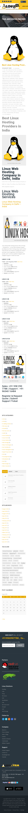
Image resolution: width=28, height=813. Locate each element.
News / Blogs (5, 734)
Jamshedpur (13, 93)
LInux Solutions (15, 6)
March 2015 (5, 532)
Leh (17, 97)
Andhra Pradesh (19, 80)
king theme (14, 565)
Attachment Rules (21, 553)
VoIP (4, 461)
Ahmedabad (12, 78)
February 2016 (6, 520)
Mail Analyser (12, 572)
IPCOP (4, 565)
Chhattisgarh (5, 85)
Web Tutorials (6, 466)
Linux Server (5, 73)
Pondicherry (5, 104)
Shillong (13, 105)
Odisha (14, 102)
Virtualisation (16, 76)
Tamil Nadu (9, 107)
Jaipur (20, 92)
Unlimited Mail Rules (7, 584)
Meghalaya (4, 100)
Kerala (13, 95)
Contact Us (4, 752)
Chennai (19, 83)
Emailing (4, 689)
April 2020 (5, 511)
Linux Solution (11, 73)
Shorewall (4, 582)
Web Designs (6, 463)
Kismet (21, 565)
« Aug (3, 619)
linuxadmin (16, 68)
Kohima (20, 95)
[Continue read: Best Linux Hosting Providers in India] (14, 61)
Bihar (10, 83)
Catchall (12, 555)
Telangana (14, 107)
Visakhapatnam (10, 112)
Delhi (15, 87)
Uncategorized (6, 456)
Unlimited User (15, 584)
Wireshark (22, 584)
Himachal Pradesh (21, 90)
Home (16, 23)
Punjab (20, 104)
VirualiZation (5, 700)
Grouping (14, 563)
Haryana (15, 90)
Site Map (22, 810)
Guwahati (11, 90)
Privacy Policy (16, 810)
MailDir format (5, 575)
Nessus (20, 577)
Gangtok (23, 88)
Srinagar (4, 107)
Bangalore (16, 81)
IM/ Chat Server (5, 704)
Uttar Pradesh (13, 110)
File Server (19, 70)
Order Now (19, 261)
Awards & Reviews (6, 738)
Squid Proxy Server (6, 76)
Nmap (4, 579)
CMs (3, 702)
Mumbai (13, 100)
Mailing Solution (12, 486)
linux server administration (10, 570)
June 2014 (5, 541)
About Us (5, 6)
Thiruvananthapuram (7, 109)
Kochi (17, 95)
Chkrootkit (18, 555)
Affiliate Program (6, 743)
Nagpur (22, 100)
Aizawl (16, 78)
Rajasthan (4, 105)
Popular (5, 471)
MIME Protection (14, 575)
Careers (4, 736)
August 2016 (5, 513)
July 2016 (5, 516)
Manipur (22, 99)
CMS (4, 70)
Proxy (3, 693)
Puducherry (16, 104)
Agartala (7, 78)
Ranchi (8, 105)
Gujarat (6, 90)
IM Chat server (10, 71)
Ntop (8, 579)
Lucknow (20, 97)
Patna (20, 102)
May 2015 (5, 527)
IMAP (18, 563)
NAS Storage (18, 73)
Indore (12, 92)
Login (23, 1)
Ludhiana (4, 99)
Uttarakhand (20, 110)
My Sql (11, 577)
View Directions (5, 779)
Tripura (14, 109)
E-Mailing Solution (12, 70)
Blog (19, 23)
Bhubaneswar (5, 83)
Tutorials (4, 757)
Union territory (5, 110)
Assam (12, 81)
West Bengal (16, 112)
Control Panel (17, 558)
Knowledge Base (6, 754)
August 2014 (5, 537)
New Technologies (6, 75)
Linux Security (11, 480)
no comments (8, 114)
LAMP (14, 71)
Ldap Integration (7, 568)
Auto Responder (6, 555)
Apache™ (13, 553)
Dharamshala (20, 87)
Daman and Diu (5, 87)
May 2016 (5, 518)
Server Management (15, 75)
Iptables (8, 565)
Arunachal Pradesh (6, 81)
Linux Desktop (19, 71)
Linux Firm (13, 798)
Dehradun (11, 87)
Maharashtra (17, 99)
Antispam (21, 550)
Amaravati (21, 78)
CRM (6, 70)
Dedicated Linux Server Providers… (16, 475)
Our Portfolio (6, 447)
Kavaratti (9, 95)
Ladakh (8, 97)
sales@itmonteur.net (9, 777)
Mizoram (9, 100)
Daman (21, 85)
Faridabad (12, 88)
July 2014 (5, 539)
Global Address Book (6, 563)
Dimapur (4, 88)
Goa (3, 90)
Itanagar (17, 92)
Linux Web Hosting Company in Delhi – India (11, 204)
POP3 (15, 580)
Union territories (20, 109)
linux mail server (18, 568)
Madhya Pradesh (10, 99)
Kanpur (23, 93)
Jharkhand (19, 93)
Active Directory (7, 551)
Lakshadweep (13, 97)
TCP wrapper (15, 582)
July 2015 (5, 523)
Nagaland (18, 100)
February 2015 (6, 534)
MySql (6, 578)
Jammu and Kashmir (6, 93)
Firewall (4, 71)
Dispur (7, 88)
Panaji (17, 102)
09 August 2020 (6, 68)
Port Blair (10, 104)
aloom (15, 551)
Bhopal (21, 81)
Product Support (6, 750)
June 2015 (5, 525)
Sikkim (20, 105)
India (23, 563)
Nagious (16, 577)
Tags (16, 471)
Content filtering (7, 558)
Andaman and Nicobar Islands (8, 80)
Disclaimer (5, 560)
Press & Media (5, 732)
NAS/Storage (5, 711)
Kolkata (4, 97)
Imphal (9, 92)
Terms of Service (7, 810)
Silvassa (23, 105)
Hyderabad (4, 92)
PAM (11, 579)
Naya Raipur (4, 102)
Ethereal (10, 560)
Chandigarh (14, 83)
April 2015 (5, 530)
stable (10, 582)
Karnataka (4, 95)
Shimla (16, 105)
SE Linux (20, 579)
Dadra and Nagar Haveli (14, 85)
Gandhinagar (18, 88)
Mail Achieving (5, 572)
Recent (10, 471)
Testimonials (5, 741)
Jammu (23, 92)
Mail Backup (19, 572)
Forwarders (16, 560)
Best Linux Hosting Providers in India (14, 65)
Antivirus (5, 553)
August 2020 (5, 509)
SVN (12, 76)
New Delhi (10, 102)
